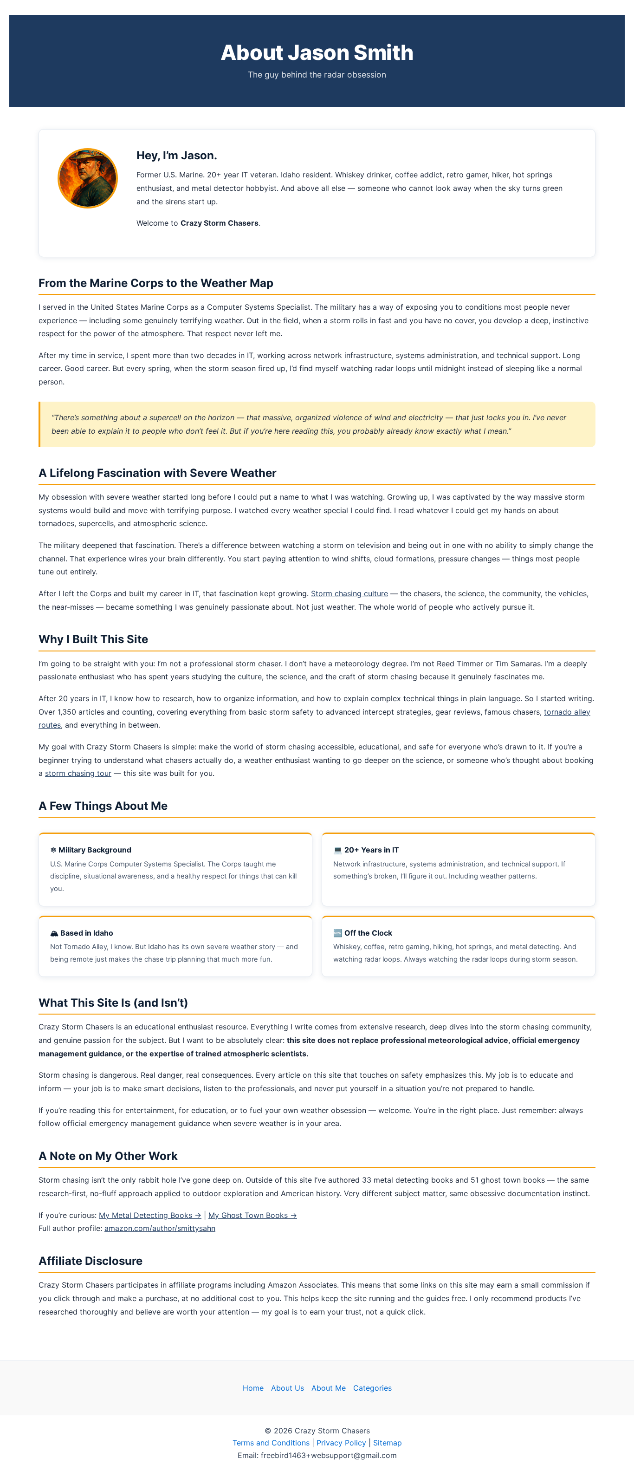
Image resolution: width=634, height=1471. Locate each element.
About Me (328, 1388)
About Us (287, 1388)
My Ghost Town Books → (252, 1215)
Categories (372, 1388)
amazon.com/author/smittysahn (159, 1228)
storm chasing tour (78, 773)
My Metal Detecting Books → (150, 1215)
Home (253, 1388)
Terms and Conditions (271, 1442)
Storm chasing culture (349, 593)
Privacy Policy (341, 1442)
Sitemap (387, 1442)
